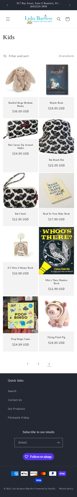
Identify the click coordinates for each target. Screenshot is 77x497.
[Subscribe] (58, 442)
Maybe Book (56, 102)
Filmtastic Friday (18, 417)
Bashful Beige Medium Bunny (20, 104)
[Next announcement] (69, 5)
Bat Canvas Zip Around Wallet (20, 146)
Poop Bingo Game (20, 339)
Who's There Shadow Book (56, 282)
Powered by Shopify (45, 488)
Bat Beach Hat (56, 160)
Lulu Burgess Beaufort (23, 488)
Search (12, 391)
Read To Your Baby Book (56, 213)
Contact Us (15, 400)
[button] (8, 19)
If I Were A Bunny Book (20, 267)
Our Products (16, 408)
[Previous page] (27, 363)
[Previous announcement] (7, 5)
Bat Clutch (20, 213)
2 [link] (49, 364)
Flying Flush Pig (56, 337)
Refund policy (66, 488)
